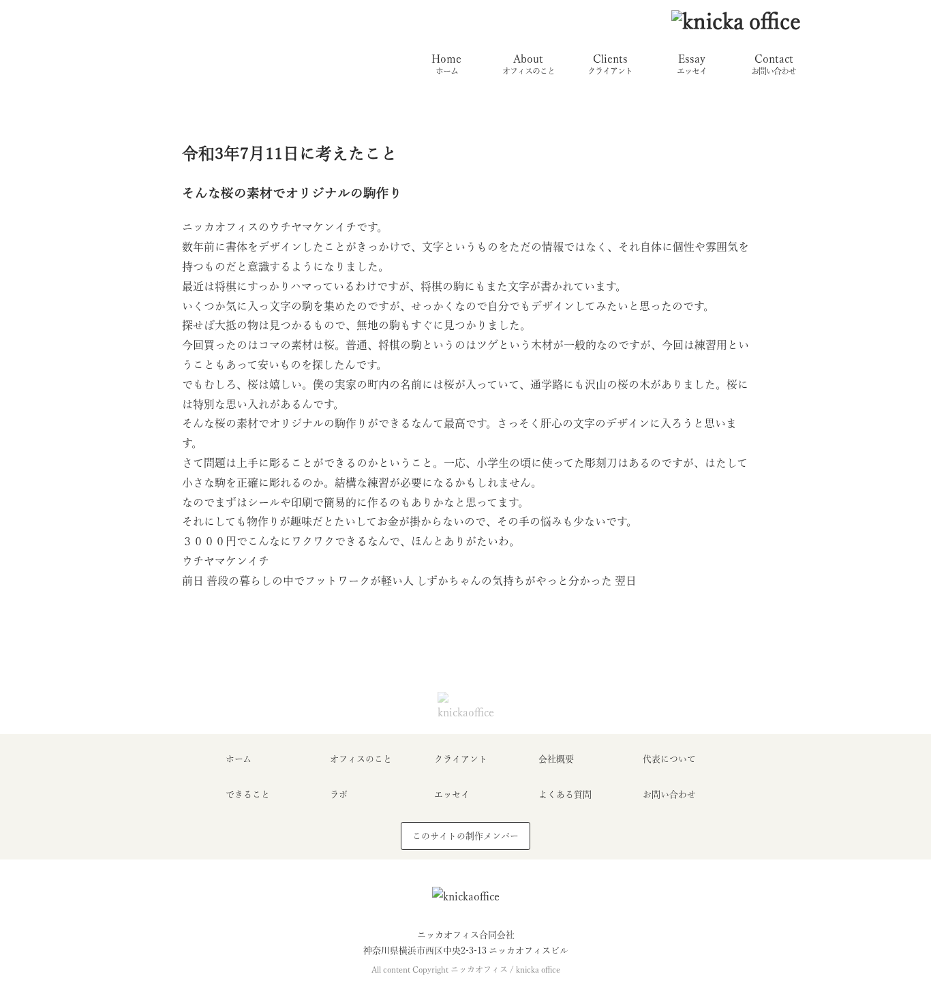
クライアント (460, 759)
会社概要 (556, 759)
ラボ (339, 794)
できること (248, 794)
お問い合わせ (669, 794)
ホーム (238, 759)
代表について (669, 759)
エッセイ (452, 794)
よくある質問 (565, 794)
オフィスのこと (361, 759)
